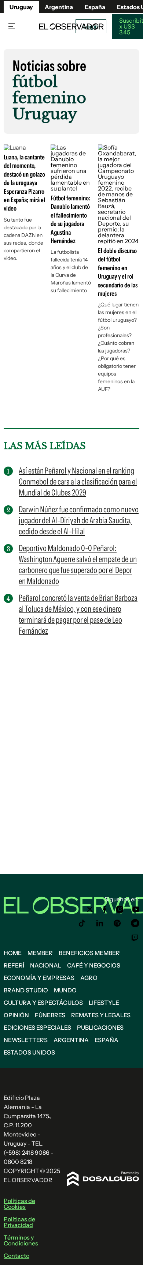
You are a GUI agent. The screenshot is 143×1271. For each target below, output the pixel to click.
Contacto (16, 1255)
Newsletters (26, 1040)
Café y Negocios (93, 965)
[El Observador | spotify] (117, 923)
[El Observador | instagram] (120, 909)
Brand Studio (26, 990)
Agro (89, 977)
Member (40, 953)
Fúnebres (50, 1015)
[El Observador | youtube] (135, 909)
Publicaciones (100, 1027)
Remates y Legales (101, 1015)
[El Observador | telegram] (135, 923)
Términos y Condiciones (21, 1240)
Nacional (45, 965)
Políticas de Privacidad (19, 1222)
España (106, 1040)
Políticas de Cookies (19, 1203)
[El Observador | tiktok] (82, 923)
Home (13, 953)
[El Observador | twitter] (90, 909)
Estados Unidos (29, 1052)
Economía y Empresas (39, 977)
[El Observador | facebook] (104, 909)
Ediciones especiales (37, 1027)
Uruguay (21, 7)
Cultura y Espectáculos (43, 1002)
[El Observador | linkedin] (99, 923)
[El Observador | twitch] (135, 938)
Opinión (16, 1015)
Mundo (65, 990)
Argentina (59, 7)
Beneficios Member (89, 953)
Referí (14, 965)
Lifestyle (104, 1002)
